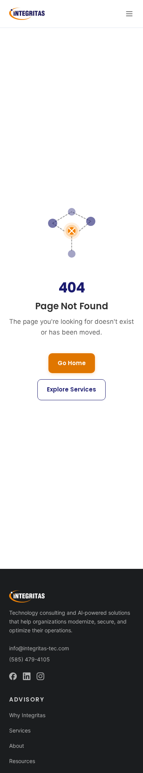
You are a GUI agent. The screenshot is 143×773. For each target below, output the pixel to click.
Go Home (72, 363)
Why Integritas (27, 715)
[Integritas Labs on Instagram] (40, 676)
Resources (22, 761)
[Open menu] (129, 13)
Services (20, 730)
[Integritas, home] (27, 14)
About (16, 745)
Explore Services (71, 389)
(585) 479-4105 (29, 659)
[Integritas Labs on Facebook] (13, 676)
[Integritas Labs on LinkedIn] (27, 676)
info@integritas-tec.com (39, 648)
